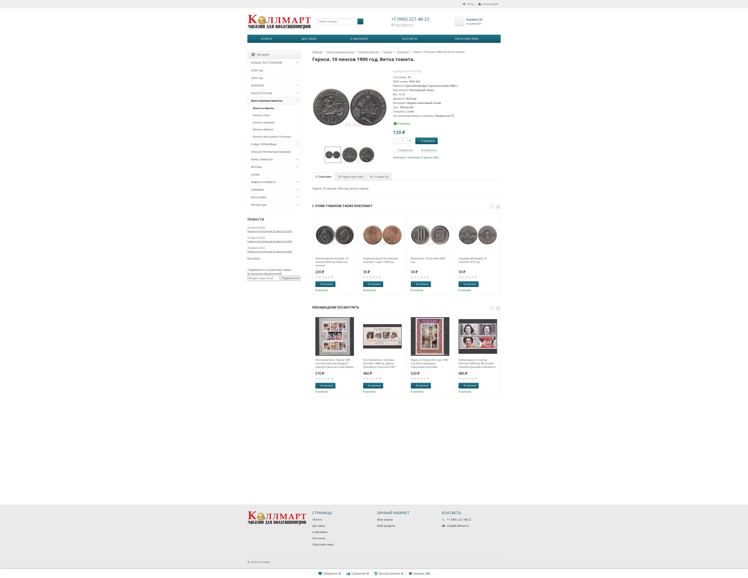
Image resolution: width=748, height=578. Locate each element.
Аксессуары (258, 197)
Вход (470, 4)
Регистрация (490, 4)
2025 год (257, 78)
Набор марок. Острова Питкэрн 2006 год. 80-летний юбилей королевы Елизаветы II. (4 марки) (477, 363)
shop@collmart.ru (458, 526)
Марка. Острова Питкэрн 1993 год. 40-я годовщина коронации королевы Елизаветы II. (429, 363)
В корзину (428, 141)
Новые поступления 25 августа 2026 (269, 231)
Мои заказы (385, 519)
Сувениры (257, 189)
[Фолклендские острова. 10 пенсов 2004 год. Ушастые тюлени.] (334, 235)
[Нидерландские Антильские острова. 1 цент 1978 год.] (382, 235)
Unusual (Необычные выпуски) (271, 152)
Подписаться (290, 278)
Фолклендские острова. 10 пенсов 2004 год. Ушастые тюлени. (331, 262)
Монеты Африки (263, 129)
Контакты (409, 39)
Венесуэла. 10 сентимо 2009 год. (428, 260)
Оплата (266, 39)
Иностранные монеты (266, 100)
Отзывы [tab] (381, 176)
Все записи (253, 258)
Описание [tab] (325, 176)
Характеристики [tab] (352, 176)
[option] (332, 155)
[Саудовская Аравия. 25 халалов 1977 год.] (478, 235)
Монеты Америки (264, 122)
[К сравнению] (346, 284)
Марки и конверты (263, 182)
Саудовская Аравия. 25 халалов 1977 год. (473, 260)
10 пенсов (413, 157)
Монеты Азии (261, 115)
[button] (491, 206)
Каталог (263, 54)
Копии (255, 174)
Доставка (309, 39)
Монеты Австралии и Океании (272, 136)
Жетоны (256, 167)
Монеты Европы (263, 108)
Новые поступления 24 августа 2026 (269, 241)
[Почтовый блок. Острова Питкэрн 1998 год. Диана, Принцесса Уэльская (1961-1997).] (382, 336)
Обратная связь (467, 39)
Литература (259, 204)
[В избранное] (352, 284)
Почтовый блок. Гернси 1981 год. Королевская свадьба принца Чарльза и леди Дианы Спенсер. (334, 363)
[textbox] (340, 21)
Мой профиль (386, 526)
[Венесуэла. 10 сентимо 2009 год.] (430, 235)
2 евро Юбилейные (264, 144)
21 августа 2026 (429, 157)
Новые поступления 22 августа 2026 (269, 251)
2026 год (257, 70)
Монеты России (261, 93)
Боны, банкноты (262, 159)
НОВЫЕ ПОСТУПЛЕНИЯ (266, 62)
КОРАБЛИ (257, 85)
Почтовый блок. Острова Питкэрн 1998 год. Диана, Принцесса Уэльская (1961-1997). (379, 363)
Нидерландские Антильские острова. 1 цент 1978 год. (380, 260)
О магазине (359, 39)
